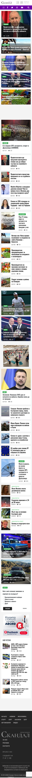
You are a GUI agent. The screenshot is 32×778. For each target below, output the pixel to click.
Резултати (25, 608)
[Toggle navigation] (3, 7)
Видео (15, 723)
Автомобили (6, 723)
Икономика (22, 716)
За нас (5, 740)
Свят (10, 719)
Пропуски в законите (10, 601)
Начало (4, 716)
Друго (6, 603)
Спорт (3, 719)
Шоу (25, 719)
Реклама (6, 743)
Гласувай (7, 608)
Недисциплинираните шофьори (13, 597)
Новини (12, 716)
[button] (3, 24)
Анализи (18, 719)
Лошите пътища (9, 599)
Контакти (6, 746)
